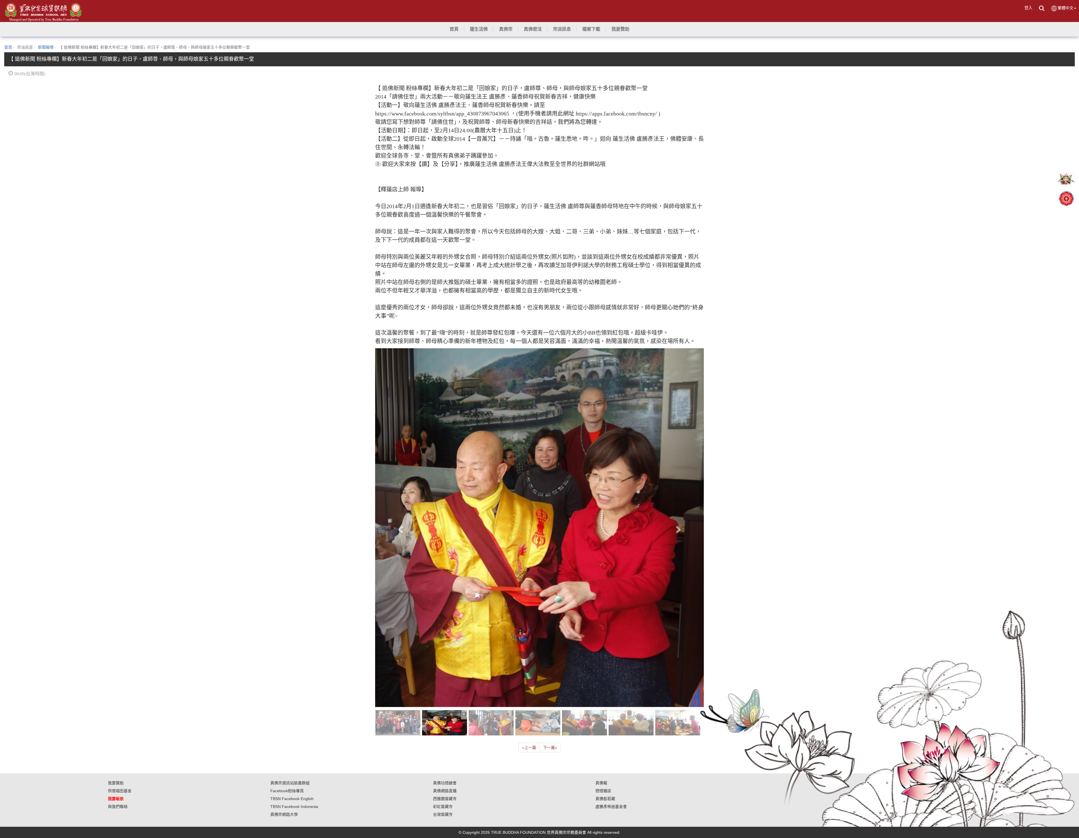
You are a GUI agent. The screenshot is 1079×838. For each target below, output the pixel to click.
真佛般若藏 (605, 627)
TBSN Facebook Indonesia (294, 635)
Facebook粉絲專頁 (287, 619)
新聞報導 (46, 47)
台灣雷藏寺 (443, 642)
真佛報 (601, 611)
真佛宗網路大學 (284, 642)
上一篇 (529, 576)
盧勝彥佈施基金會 (611, 635)
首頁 (8, 47)
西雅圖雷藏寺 (445, 627)
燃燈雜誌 (603, 619)
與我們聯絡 (118, 635)
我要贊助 (116, 611)
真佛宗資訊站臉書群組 (290, 611)
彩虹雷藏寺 (443, 635)
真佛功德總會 (445, 611)
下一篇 (550, 576)
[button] (478, 29)
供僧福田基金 (120, 619)
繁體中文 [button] (1065, 8)
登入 (1028, 7)
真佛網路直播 (445, 619)
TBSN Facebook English (292, 627)
